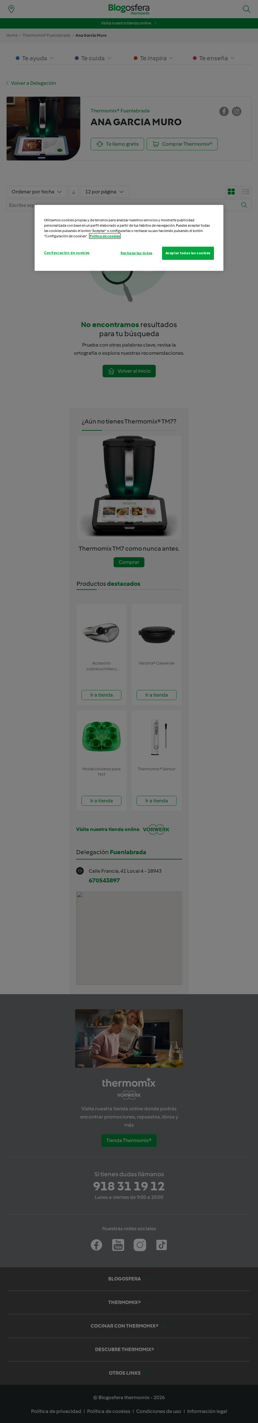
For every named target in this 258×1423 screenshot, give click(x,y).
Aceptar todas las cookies (187, 253)
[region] (129, 238)
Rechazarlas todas (137, 253)
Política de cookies (105, 236)
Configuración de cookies (67, 253)
